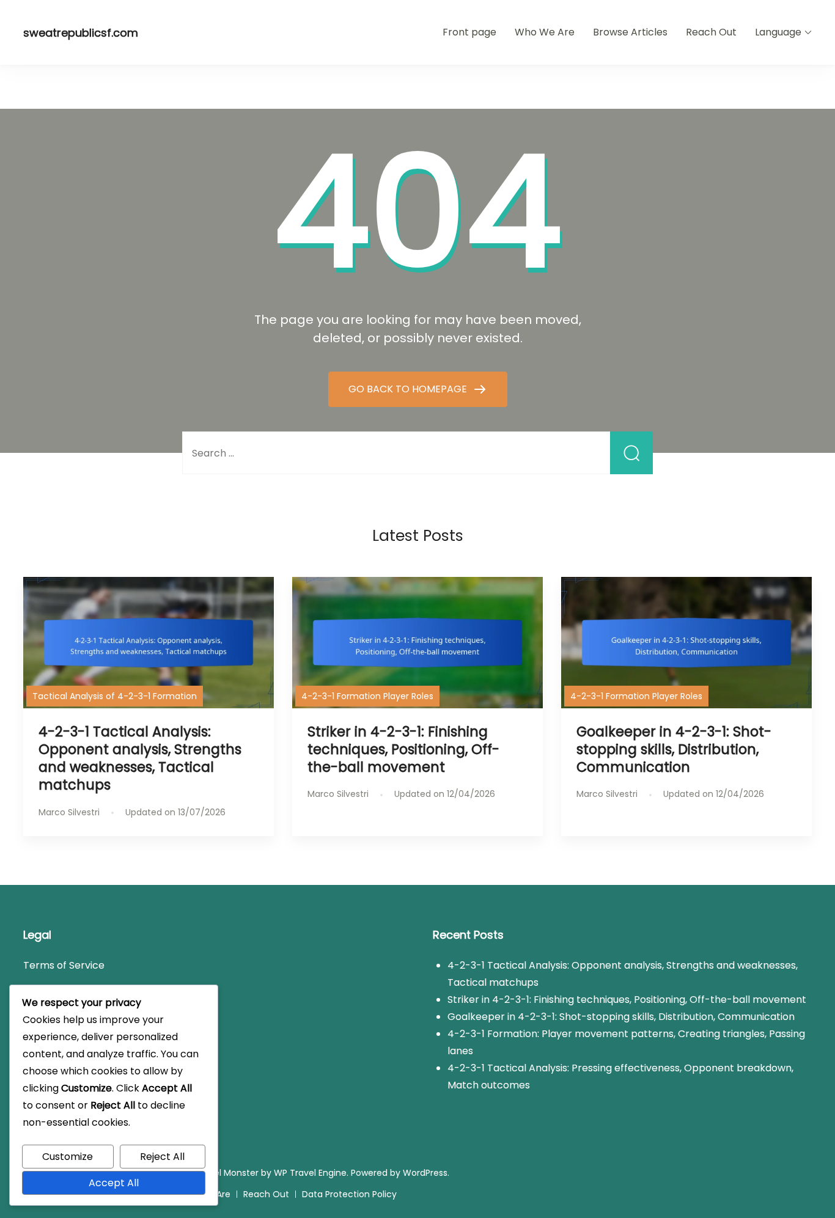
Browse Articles (630, 32)
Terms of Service (64, 965)
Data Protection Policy (349, 1194)
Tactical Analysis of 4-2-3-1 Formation (114, 696)
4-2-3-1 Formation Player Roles (367, 696)
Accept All (114, 1183)
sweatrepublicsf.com (80, 32)
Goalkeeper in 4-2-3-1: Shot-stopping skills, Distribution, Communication (673, 749)
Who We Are (545, 32)
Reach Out (711, 32)
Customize (67, 1157)
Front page (469, 32)
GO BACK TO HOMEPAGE (408, 389)
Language (778, 32)
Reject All (162, 1157)
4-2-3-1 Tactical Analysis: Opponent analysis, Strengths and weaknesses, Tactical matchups (140, 758)
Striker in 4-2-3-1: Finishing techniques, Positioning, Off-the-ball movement (403, 749)
